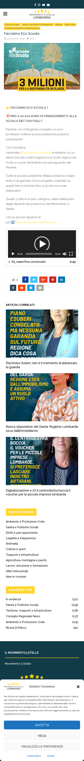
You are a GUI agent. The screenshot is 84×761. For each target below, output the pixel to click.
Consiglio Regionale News (23, 616)
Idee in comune (16, 576)
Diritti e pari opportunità (22, 532)
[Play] (13, 254)
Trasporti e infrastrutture (22, 554)
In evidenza (13, 599)
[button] (78, 687)
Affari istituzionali (17, 571)
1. (27, 261)
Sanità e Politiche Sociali (22, 527)
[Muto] (65, 254)
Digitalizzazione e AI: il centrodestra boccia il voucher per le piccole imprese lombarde (38, 492)
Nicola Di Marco (16, 627)
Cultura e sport (12, 24)
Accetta (42, 725)
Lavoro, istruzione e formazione (37, 24)
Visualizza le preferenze (42, 746)
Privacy (51, 755)
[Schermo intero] (71, 254)
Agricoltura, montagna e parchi (26, 560)
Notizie (58, 24)
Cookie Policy (34, 755)
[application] (42, 244)
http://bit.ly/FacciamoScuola (35, 222)
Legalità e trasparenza (21, 538)
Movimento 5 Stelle (18, 663)
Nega (42, 736)
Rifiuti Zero (70, 24)
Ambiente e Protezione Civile (25, 521)
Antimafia (12, 543)
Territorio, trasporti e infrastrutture (22, 28)
